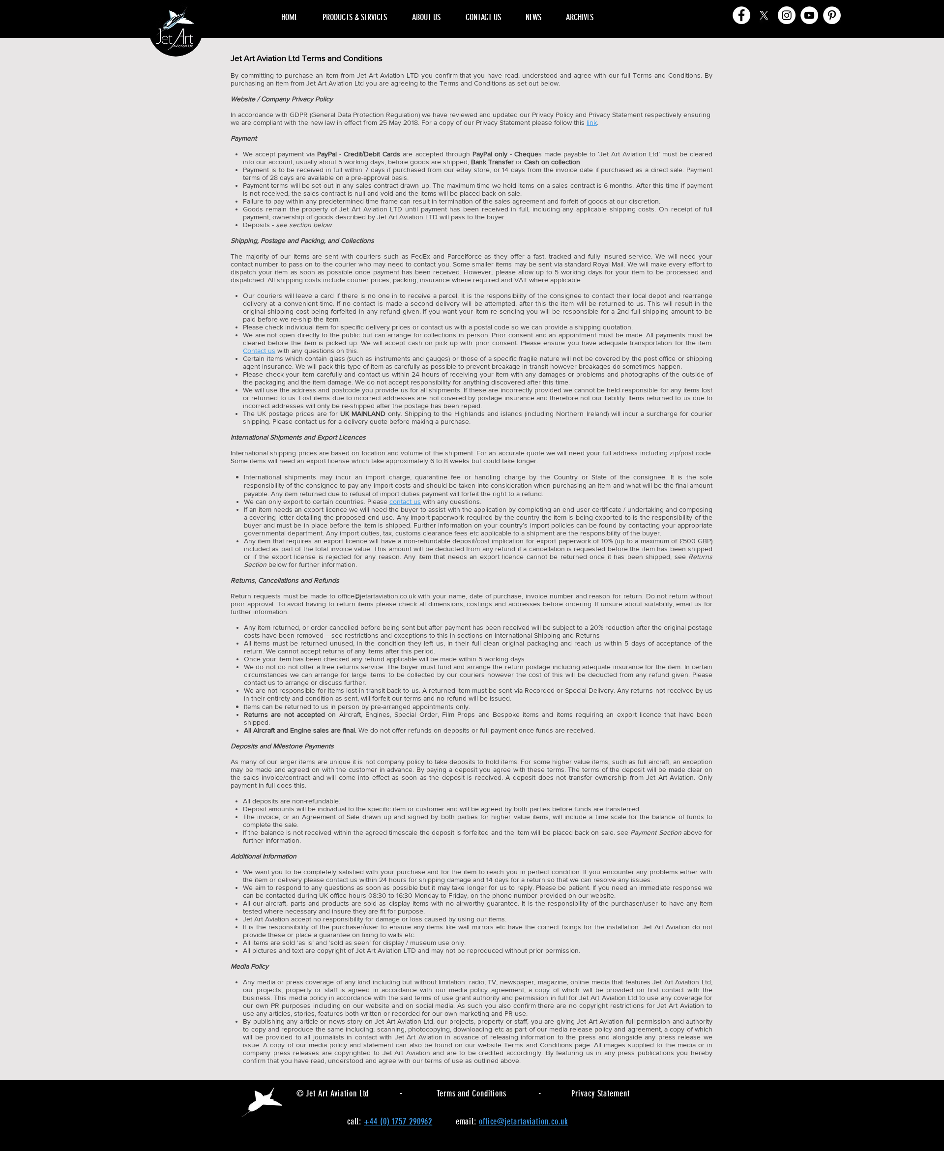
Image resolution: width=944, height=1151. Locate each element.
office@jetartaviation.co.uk (377, 596)
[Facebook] (741, 15)
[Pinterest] (832, 15)
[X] (764, 15)
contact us (405, 501)
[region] (658, 5)
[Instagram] (787, 15)
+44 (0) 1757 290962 (398, 1121)
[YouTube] (809, 15)
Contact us (259, 350)
